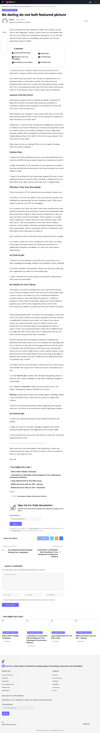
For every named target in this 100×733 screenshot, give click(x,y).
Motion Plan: (44, 53)
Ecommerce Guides (24, 496)
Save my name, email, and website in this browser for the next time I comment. (29, 600)
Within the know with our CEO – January (27, 484)
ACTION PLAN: (45, 57)
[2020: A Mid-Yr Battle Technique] (13, 626)
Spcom (11, 20)
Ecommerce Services (9, 10)
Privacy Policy (16, 530)
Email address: (15, 515)
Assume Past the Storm (22, 53)
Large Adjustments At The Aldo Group (26, 481)
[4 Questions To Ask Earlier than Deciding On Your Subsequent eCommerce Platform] (37, 626)
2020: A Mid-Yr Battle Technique (23, 472)
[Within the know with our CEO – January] (86, 626)
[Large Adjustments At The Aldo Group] (62, 626)
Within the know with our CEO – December (28, 488)
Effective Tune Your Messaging (20, 58)
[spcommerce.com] (10, 2)
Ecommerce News (58, 632)
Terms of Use (34, 528)
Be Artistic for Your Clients (23, 62)
